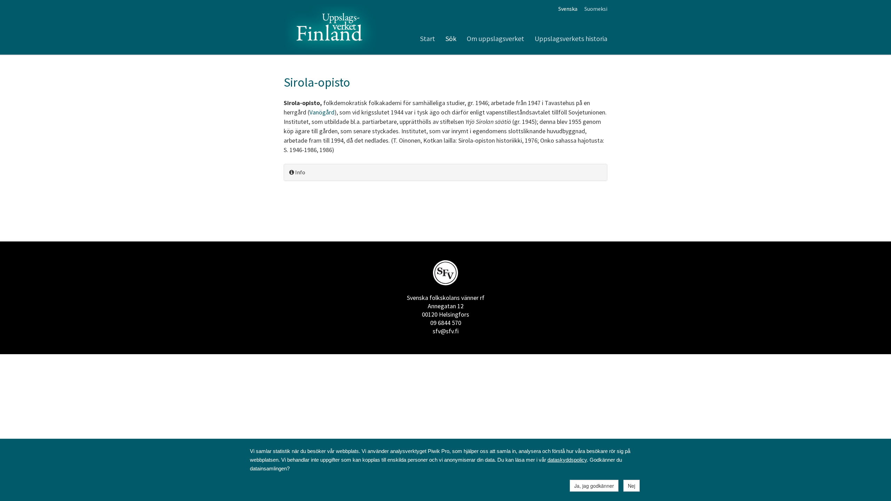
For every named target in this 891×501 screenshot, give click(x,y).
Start (427, 38)
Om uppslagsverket (495, 38)
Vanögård (321, 112)
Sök (451, 38)
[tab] (445, 172)
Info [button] (299, 172)
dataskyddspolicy (567, 460)
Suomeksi (595, 8)
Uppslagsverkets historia (571, 38)
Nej (631, 485)
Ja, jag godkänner (594, 485)
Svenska (567, 8)
